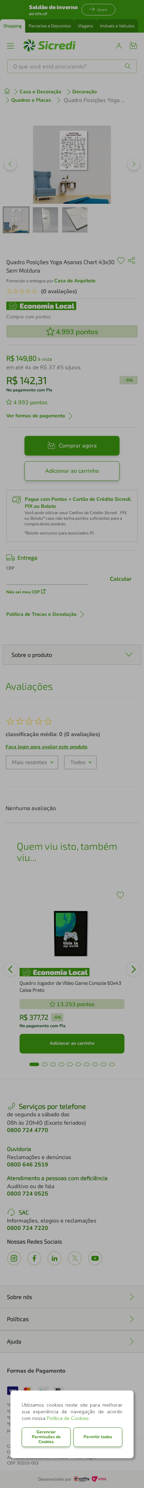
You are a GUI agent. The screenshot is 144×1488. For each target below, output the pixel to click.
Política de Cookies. (68, 1418)
